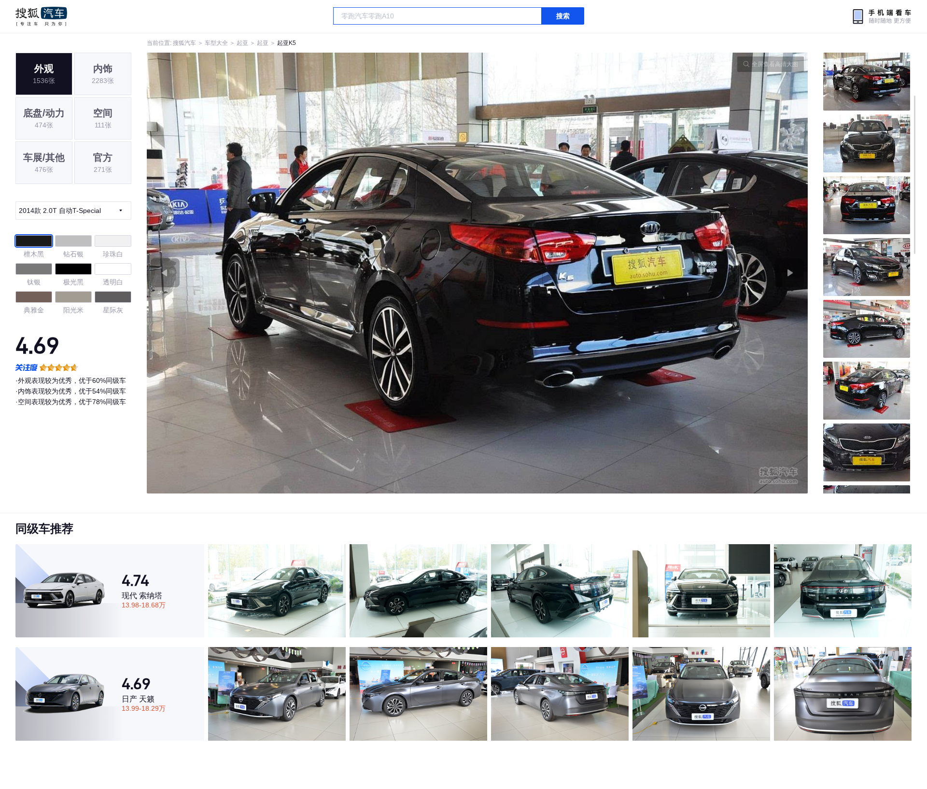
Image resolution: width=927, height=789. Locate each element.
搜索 (563, 16)
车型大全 (216, 43)
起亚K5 (286, 43)
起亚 (242, 43)
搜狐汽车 (41, 16)
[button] (312, 273)
